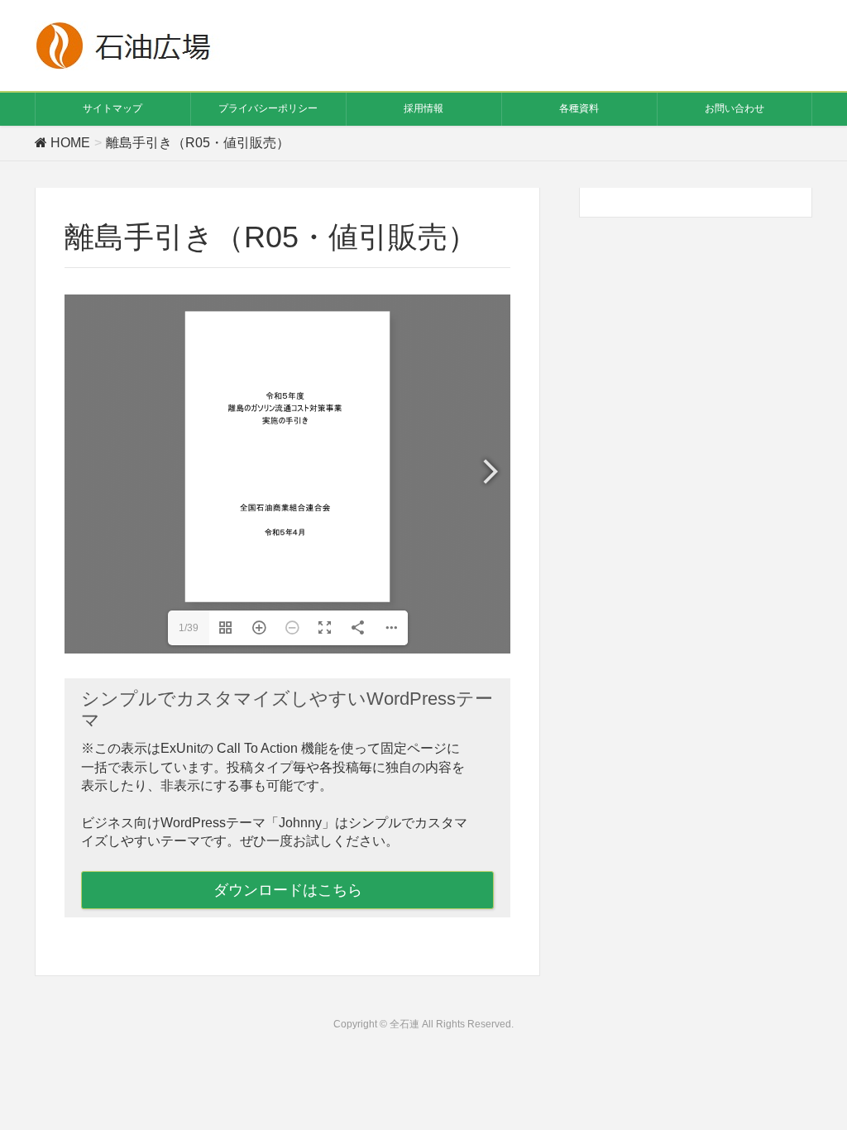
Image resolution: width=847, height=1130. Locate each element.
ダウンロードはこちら (287, 890)
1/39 (189, 628)
